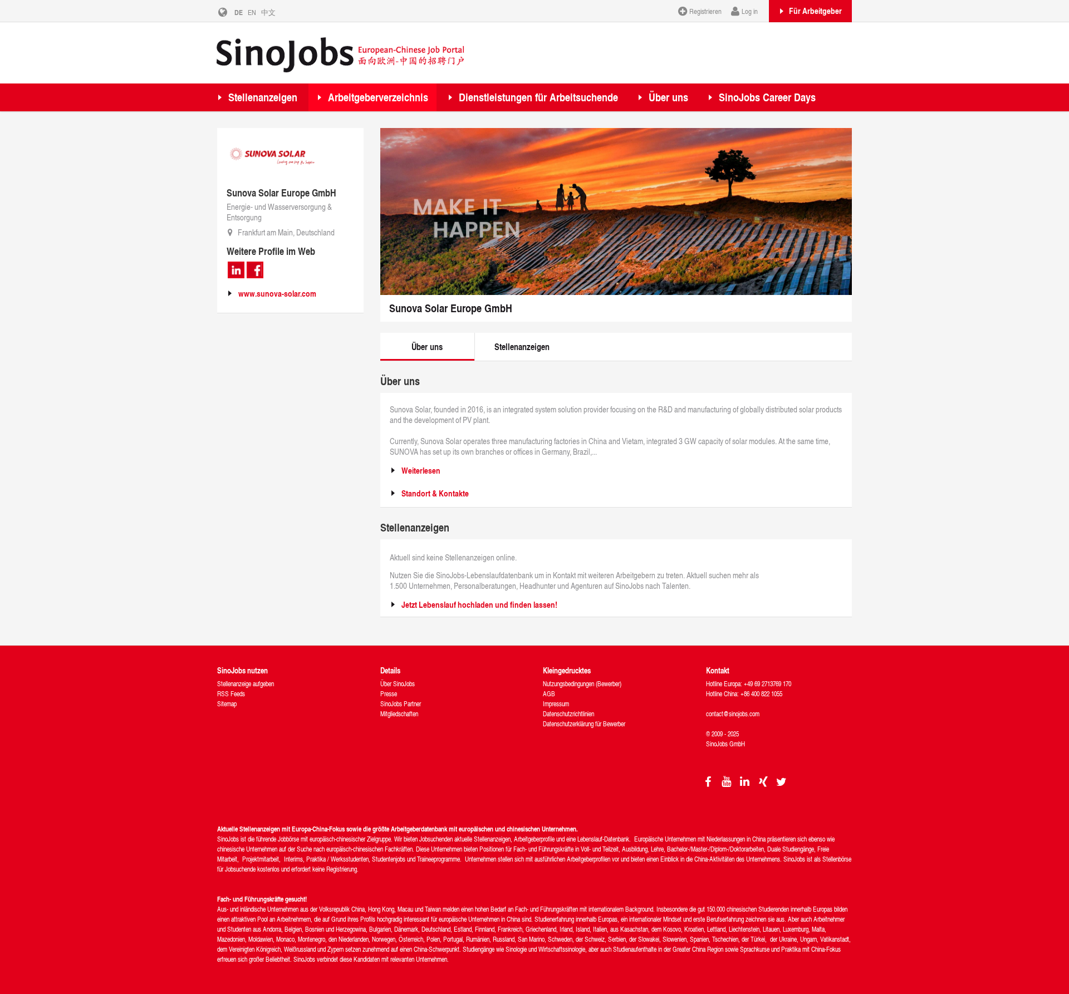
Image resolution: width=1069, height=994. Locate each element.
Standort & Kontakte (435, 493)
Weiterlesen (420, 470)
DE (238, 12)
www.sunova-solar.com (277, 293)
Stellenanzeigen (262, 97)
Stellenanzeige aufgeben (245, 683)
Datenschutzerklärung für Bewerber (584, 724)
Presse (388, 693)
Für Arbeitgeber (815, 10)
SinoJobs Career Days (767, 97)
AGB (549, 693)
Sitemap (227, 703)
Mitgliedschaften (399, 714)
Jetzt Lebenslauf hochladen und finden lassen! (479, 604)
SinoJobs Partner (400, 703)
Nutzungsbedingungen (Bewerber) (582, 683)
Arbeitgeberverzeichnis (378, 97)
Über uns (668, 97)
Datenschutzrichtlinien (568, 714)
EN (252, 12)
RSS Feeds (231, 693)
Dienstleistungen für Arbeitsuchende (538, 97)
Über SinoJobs (397, 683)
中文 (268, 12)
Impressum (556, 703)
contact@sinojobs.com (732, 714)
